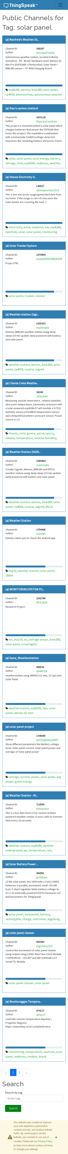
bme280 (36, 90)
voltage (10, 163)
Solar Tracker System (23, 245)
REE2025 (42, 602)
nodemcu (42, 163)
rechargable (13, 919)
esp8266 (14, 90)
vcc (26, 639)
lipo (45, 708)
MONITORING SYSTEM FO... (26, 589)
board (42, 1056)
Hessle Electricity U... (22, 177)
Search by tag (13, 1092)
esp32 (12, 571)
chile (20, 163)
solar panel (50, 90)
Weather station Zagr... (24, 314)
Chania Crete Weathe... (23, 383)
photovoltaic (24, 94)
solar (12, 158)
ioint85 (41, 534)
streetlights (29, 644)
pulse (26, 227)
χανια (40, 433)
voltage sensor (38, 639)
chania (13, 433)
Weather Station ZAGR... (24, 452)
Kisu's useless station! (23, 108)
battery (55, 158)
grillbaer (42, 877)
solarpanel (32, 914)
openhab (11, 232)
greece (31, 433)
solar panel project (21, 726)
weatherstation (19, 708)
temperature (24, 438)
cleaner (40, 296)
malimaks (42, 327)
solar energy (41, 158)
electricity (15, 227)
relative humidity (45, 438)
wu (25, 850)
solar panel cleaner (21, 933)
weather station (19, 364)
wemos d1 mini (23, 713)
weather (54, 163)
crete (22, 433)
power (35, 777)
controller (39, 919)
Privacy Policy (45, 1141)
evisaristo (42, 808)
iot (11, 639)
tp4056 (10, 94)
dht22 (49, 507)
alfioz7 (40, 1015)
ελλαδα (10, 438)
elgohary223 (44, 946)
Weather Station (20, 520)
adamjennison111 (47, 190)
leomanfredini (45, 53)
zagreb (39, 369)
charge (26, 919)
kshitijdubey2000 (47, 740)
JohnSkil (42, 396)
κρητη (50, 433)
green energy (23, 781)
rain (49, 850)
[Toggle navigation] (60, 5)
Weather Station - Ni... (23, 795)
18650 (9, 575)
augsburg (53, 919)
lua (47, 227)
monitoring (49, 232)
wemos (25, 90)
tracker (29, 296)
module (32, 1056)
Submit (13, 1108)
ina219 (18, 639)
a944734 (41, 671)
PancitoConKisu (46, 121)
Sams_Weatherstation (24, 658)
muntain (49, 1052)
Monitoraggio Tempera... (25, 1001)
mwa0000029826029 (49, 259)
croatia (29, 369)
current (25, 777)
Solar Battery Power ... (23, 864)
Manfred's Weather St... (24, 39)
